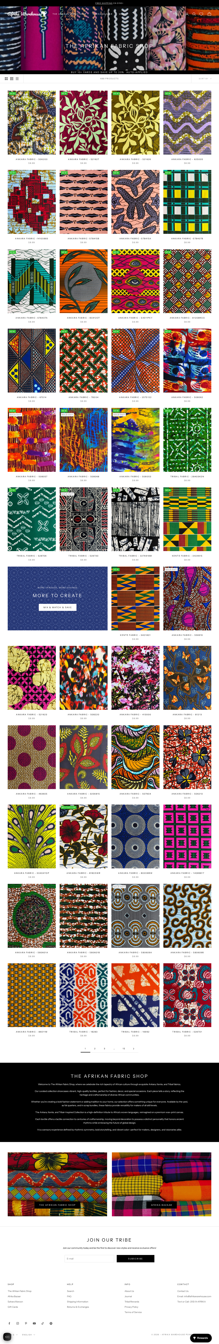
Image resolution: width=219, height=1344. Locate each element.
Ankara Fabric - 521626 (135, 159)
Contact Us (183, 1291)
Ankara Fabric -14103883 (31, 238)
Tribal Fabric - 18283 (83, 1032)
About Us (129, 1291)
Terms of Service (133, 1312)
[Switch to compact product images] (17, 78)
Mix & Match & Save (57, 607)
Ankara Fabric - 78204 (84, 397)
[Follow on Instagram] (17, 1323)
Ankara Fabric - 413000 (135, 714)
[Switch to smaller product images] (11, 78)
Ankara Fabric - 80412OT (83, 318)
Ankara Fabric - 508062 (187, 397)
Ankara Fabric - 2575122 (135, 397)
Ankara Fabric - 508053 (135, 476)
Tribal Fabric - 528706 (32, 556)
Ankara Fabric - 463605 (32, 794)
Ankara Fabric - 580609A (135, 952)
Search (70, 1291)
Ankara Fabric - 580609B (187, 952)
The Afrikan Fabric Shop (57, 1205)
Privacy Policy (131, 1306)
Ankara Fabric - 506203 (32, 159)
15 (124, 1048)
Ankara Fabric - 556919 (187, 635)
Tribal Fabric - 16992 (135, 1032)
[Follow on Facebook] (9, 1323)
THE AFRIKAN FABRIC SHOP (69, 14)
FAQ (69, 1296)
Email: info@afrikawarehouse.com (194, 1296)
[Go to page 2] (133, 1048)
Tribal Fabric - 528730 (83, 556)
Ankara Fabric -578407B (187, 238)
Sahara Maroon (15, 1301)
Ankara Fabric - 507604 (135, 794)
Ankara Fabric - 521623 (31, 714)
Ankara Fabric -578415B (84, 238)
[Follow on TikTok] (42, 1323)
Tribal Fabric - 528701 (187, 1032)
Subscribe (135, 1258)
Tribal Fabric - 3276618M (135, 556)
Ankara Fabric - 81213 (187, 714)
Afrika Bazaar (161, 1205)
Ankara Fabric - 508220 (84, 714)
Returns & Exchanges (78, 1306)
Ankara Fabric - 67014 (31, 397)
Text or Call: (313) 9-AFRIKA (191, 1301)
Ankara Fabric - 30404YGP (31, 873)
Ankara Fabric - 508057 (32, 476)
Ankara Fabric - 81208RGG (187, 318)
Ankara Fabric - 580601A (31, 952)
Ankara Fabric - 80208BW (135, 873)
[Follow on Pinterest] (26, 1323)
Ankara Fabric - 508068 (84, 476)
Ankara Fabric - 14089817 (187, 873)
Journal (128, 1296)
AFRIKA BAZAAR (103, 14)
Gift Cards (13, 1306)
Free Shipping (104, 3)
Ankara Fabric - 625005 (187, 159)
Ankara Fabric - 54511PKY (135, 318)
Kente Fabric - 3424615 (187, 556)
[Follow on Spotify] (51, 1323)
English (27, 1335)
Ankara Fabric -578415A (135, 238)
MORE (122, 14)
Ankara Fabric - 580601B (83, 952)
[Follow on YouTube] (34, 1323)
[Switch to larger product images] (6, 78)
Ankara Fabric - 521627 (83, 159)
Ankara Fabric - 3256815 (83, 794)
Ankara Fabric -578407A (32, 318)
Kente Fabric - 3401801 (135, 635)
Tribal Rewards (132, 1301)
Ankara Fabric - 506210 (187, 794)
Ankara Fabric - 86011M (32, 1032)
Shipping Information (77, 1301)
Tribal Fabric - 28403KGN (187, 476)
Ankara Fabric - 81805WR (84, 873)
